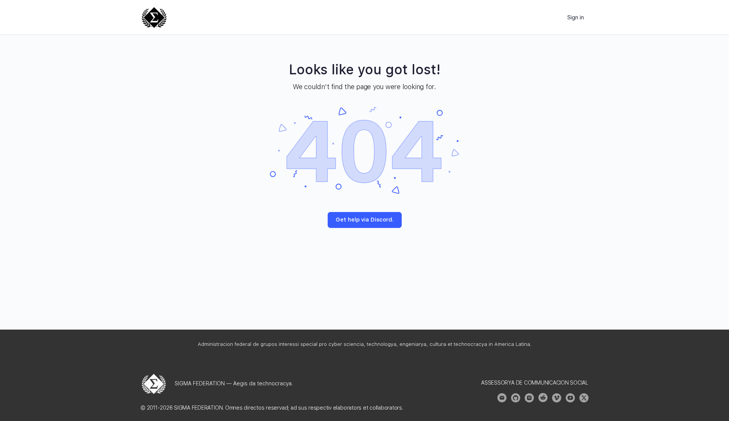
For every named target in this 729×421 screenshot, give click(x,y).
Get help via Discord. (365, 219)
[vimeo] (556, 397)
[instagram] (529, 397)
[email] (502, 397)
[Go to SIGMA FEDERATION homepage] (154, 16)
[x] (584, 397)
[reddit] (543, 397)
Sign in (575, 17)
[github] (515, 397)
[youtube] (570, 397)
